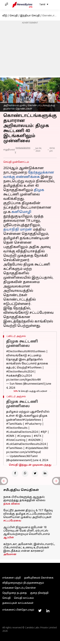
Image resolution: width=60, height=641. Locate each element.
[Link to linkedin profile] (48, 610)
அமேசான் (9, 554)
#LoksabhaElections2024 (22, 432)
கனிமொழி (21, 212)
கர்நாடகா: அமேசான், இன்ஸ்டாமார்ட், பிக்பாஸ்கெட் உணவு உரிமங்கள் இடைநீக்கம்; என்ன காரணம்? (29, 548)
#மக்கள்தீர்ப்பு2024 (19, 376)
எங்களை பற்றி (11, 577)
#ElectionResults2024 (20, 371)
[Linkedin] (45, 473)
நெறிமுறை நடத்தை (14, 593)
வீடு (4, 15)
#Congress (24, 436)
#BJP (43, 432)
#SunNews (35, 367)
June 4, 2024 (40, 460)
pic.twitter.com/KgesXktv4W (23, 380)
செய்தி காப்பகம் (24, 598)
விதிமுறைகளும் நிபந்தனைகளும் (23, 583)
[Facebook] (15, 473)
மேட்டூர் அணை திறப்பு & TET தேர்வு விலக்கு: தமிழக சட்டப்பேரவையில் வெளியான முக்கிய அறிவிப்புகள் (28, 514)
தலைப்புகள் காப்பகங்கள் (18, 603)
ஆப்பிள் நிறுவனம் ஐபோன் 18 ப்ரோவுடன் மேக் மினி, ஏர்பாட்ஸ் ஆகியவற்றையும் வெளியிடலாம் (26, 531)
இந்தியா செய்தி (30, 15)
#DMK (10, 436)
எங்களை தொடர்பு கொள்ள (19, 588)
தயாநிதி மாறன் (17, 230)
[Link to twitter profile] (40, 610)
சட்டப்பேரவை (12, 520)
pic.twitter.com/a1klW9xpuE (23, 452)
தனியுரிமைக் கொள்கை (39, 577)
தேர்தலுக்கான (41, 173)
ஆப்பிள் (8, 537)
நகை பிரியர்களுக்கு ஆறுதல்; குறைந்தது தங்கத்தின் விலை (24, 498)
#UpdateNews (32, 420)
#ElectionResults (17, 428)
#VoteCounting (15, 440)
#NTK (37, 436)
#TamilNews (14, 448)
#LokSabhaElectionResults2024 (26, 444)
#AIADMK (34, 440)
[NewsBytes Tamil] (22, 5)
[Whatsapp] (25, 473)
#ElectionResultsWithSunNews (26, 351)
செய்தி (14, 15)
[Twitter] (35, 473)
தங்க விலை (11, 504)
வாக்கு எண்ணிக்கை (21, 177)
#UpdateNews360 (36, 448)
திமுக (39, 190)
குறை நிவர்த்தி (39, 593)
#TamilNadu (14, 424)
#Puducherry (33, 424)
